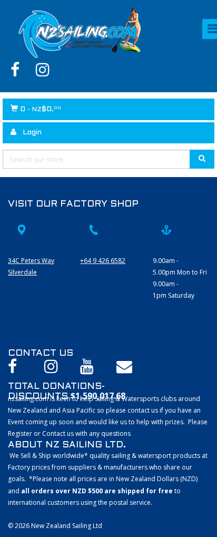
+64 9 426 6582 (102, 260)
